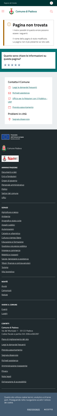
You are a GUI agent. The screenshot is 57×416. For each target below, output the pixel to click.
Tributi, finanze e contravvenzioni (16, 263)
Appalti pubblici (8, 224)
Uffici (4, 197)
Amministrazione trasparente (14, 365)
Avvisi (4, 286)
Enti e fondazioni (9, 176)
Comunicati (6, 290)
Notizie (5, 294)
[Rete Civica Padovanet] (28, 158)
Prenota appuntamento (12, 349)
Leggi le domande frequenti (14, 344)
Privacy (5, 371)
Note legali (6, 376)
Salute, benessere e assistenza (15, 258)
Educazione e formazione (12, 241)
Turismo (5, 267)
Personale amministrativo (13, 184)
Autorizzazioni (8, 229)
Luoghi (4, 313)
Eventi (4, 309)
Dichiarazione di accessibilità (14, 381)
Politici (4, 189)
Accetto (48, 409)
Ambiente (6, 216)
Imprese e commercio (11, 250)
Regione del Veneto (10, 3)
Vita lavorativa (8, 271)
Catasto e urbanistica (11, 233)
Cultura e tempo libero (11, 237)
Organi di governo (9, 180)
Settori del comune (10, 193)
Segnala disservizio (10, 355)
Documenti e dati (9, 172)
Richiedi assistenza (10, 360)
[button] (51, 11)
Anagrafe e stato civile (11, 220)
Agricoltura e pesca (10, 212)
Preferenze (33, 409)
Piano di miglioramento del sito (15, 339)
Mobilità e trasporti (10, 254)
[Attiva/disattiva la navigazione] (3, 11)
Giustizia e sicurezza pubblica (14, 246)
